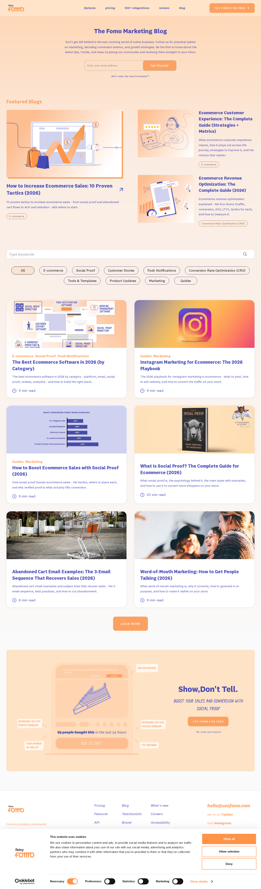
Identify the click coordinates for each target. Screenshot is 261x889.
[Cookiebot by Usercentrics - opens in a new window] (24, 881)
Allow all (229, 838)
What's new (160, 805)
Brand (126, 822)
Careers (157, 814)
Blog (125, 805)
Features (101, 814)
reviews (164, 8)
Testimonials (132, 814)
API (97, 822)
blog (182, 8)
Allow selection (229, 851)
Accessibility (160, 822)
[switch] (109, 881)
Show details (199, 881)
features (90, 8)
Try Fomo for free (208, 721)
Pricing (99, 805)
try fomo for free (232, 8)
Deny (229, 864)
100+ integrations (137, 8)
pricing (110, 8)
